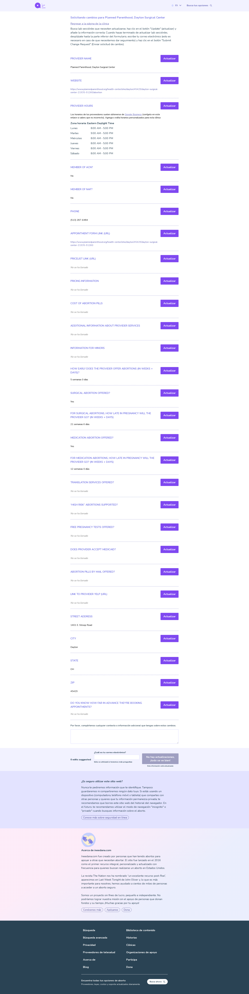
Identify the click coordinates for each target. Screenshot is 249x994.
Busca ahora (156, 981)
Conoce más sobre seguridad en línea (105, 817)
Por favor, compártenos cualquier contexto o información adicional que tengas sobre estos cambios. (123, 725)
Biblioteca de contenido (140, 930)
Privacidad (89, 945)
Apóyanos (112, 910)
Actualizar (169, 58)
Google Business (133, 114)
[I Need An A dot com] (40, 5)
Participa (131, 959)
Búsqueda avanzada (95, 937)
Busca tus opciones (197, 5)
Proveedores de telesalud (99, 952)
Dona (127, 910)
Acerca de (89, 959)
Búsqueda (89, 930)
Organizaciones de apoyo (141, 952)
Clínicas (130, 945)
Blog (86, 967)
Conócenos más (92, 910)
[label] (176, 5)
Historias (131, 937)
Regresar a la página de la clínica (89, 23)
